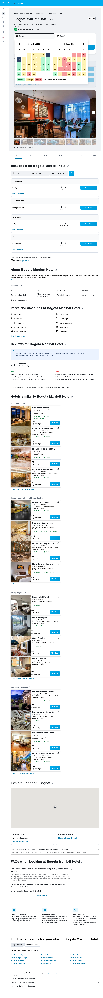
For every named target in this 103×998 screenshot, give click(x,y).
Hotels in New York (17, 960)
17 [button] (38, 64)
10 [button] (38, 59)
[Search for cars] (3, 18)
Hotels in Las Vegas (18, 955)
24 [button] (38, 69)
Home (16, 13)
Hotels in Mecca (46, 955)
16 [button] (34, 64)
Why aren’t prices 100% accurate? (24, 986)
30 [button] (34, 74)
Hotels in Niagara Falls (78, 963)
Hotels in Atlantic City (48, 960)
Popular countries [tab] (32, 945)
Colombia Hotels (24, 13)
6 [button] (19, 59)
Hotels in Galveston (18, 963)
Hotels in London (76, 960)
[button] (3, 3)
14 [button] (24, 64)
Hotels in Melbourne (77, 955)
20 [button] (19, 69)
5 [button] (48, 55)
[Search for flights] (3, 9)
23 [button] (34, 69)
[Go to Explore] (3, 26)
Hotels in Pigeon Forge (19, 958)
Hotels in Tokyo (46, 963)
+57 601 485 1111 (20, 26)
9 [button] (33, 59)
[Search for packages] (3, 22)
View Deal (54, 423)
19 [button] (48, 64)
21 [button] (24, 69)
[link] (23, 489)
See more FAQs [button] (42, 895)
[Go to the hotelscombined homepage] (15, 3)
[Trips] (3, 32)
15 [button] (29, 64)
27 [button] (19, 74)
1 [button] (28, 55)
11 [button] (43, 59)
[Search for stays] (3, 13)
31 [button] (84, 74)
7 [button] (24, 59)
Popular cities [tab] (17, 945)
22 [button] (29, 69)
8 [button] (28, 59)
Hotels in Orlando (47, 958)
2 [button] (33, 55)
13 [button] (19, 64)
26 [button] (48, 69)
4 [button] (43, 55)
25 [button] (43, 69)
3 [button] (38, 55)
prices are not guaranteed (55, 973)
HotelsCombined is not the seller (23, 978)
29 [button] (29, 74)
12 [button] (48, 59)
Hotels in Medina (76, 958)
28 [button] (24, 74)
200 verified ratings (32, 29)
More (12, 280)
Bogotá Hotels (40, 13)
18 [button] (43, 64)
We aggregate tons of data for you (24, 982)
